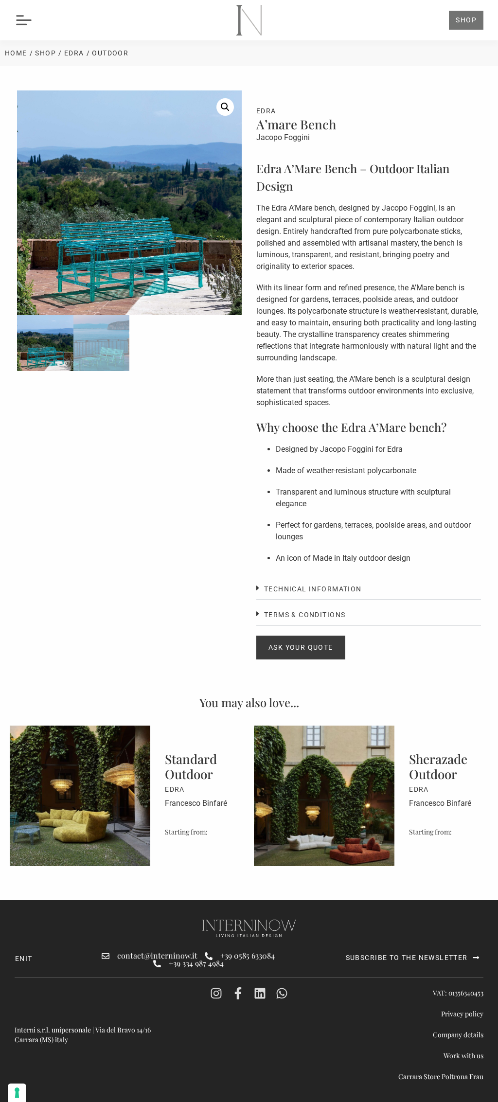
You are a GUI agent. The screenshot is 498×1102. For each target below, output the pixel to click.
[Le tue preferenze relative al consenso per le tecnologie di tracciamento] (17, 1093)
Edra (74, 53)
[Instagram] (216, 993)
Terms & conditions (304, 615)
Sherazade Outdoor (194, 766)
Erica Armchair (436, 759)
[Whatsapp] (282, 993)
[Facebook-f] (238, 993)
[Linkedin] (260, 993)
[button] (225, 107)
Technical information (313, 589)
